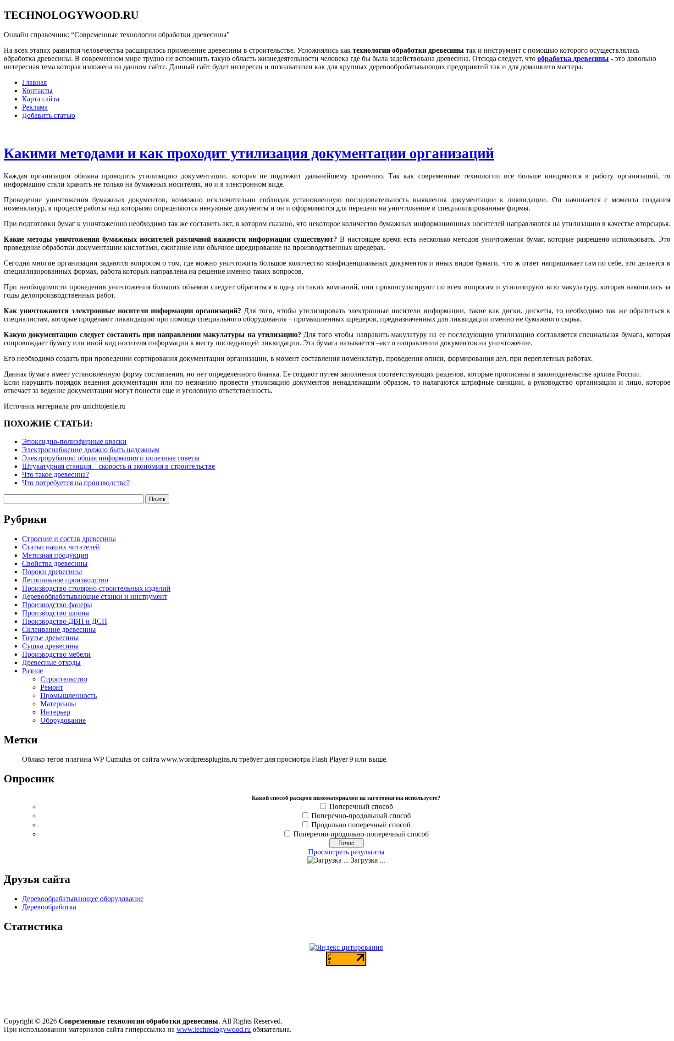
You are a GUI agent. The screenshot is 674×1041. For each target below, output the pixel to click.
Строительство (63, 679)
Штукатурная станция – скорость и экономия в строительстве (118, 466)
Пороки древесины (52, 572)
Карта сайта (40, 99)
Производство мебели (56, 654)
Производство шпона (55, 613)
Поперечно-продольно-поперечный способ (361, 834)
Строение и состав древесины (69, 539)
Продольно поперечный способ (360, 825)
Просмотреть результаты (346, 852)
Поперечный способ (361, 806)
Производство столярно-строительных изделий (96, 588)
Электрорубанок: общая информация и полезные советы (110, 458)
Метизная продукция (55, 555)
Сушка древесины (50, 646)
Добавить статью (48, 115)
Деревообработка (49, 907)
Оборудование (63, 720)
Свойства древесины (55, 563)
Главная (34, 82)
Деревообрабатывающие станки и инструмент (94, 596)
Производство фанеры (57, 605)
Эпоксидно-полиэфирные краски (74, 441)
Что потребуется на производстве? (76, 483)
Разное (32, 671)
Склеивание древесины (59, 629)
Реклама (35, 107)
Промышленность (68, 695)
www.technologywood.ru (214, 1029)
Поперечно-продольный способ (361, 816)
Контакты (37, 90)
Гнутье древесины (50, 638)
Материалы (58, 704)
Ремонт (51, 687)
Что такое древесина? (55, 474)
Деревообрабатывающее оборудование (83, 899)
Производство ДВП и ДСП (64, 621)
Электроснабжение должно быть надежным (91, 450)
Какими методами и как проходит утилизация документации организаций (249, 153)
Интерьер (55, 712)
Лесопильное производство (65, 580)
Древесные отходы (51, 662)
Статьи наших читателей (61, 547)
